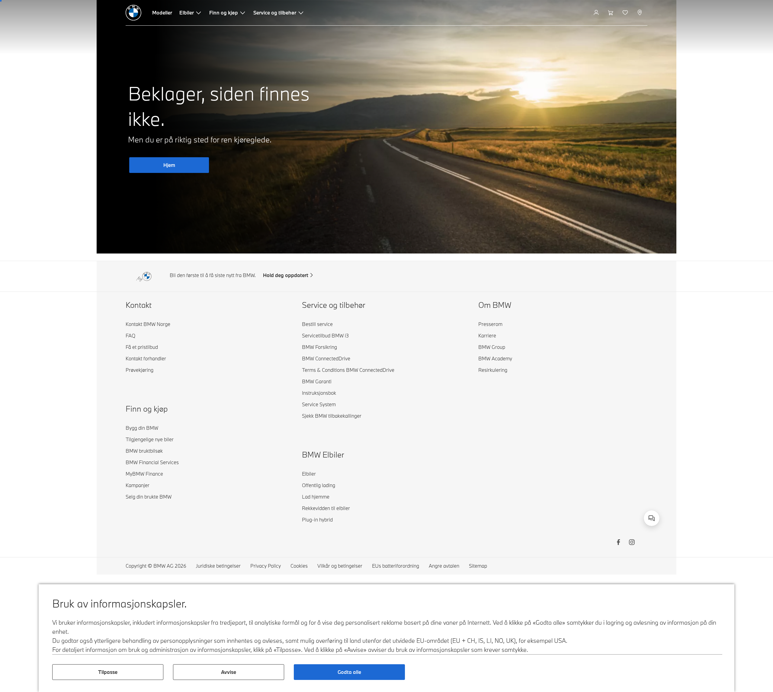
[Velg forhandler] (640, 12)
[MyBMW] (596, 12)
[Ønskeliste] (625, 12)
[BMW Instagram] (632, 543)
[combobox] (651, 518)
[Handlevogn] (611, 12)
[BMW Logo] (133, 13)
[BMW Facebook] (618, 543)
